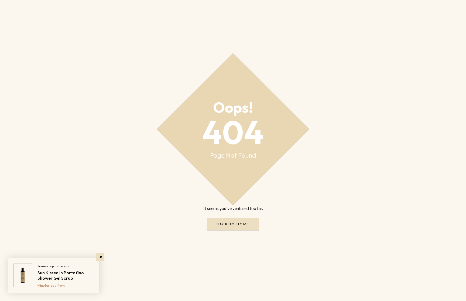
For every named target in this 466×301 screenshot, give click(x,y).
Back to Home (233, 224)
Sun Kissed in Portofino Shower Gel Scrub (60, 275)
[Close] (100, 257)
